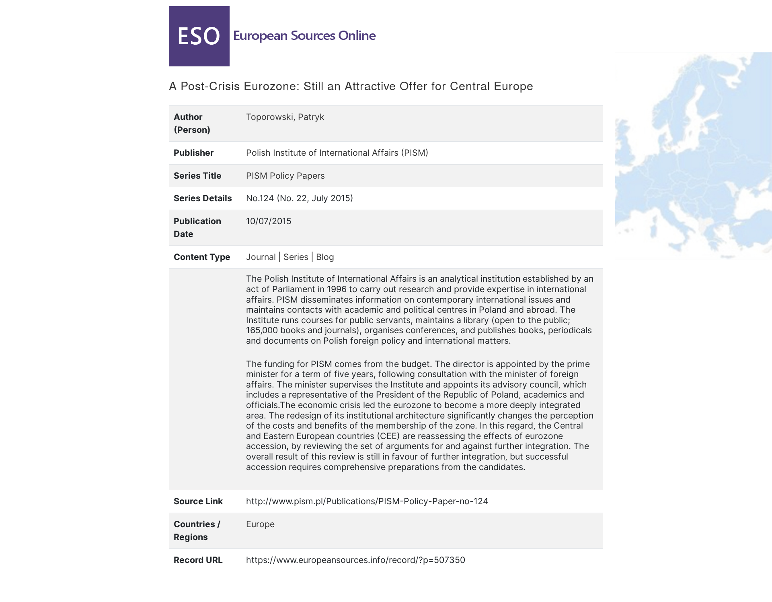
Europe (260, 524)
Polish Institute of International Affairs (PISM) (337, 152)
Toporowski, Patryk (285, 116)
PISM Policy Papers (285, 175)
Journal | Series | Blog (290, 257)
